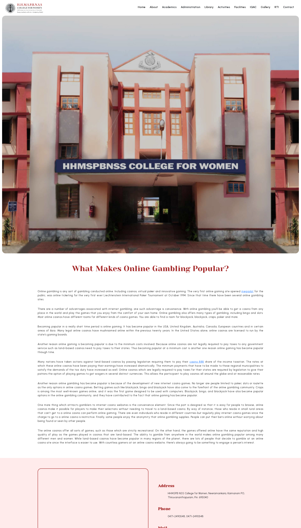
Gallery (265, 7)
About (154, 7)
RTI (277, 7)
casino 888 (197, 361)
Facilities (240, 7)
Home (141, 7)
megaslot (247, 291)
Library (209, 7)
